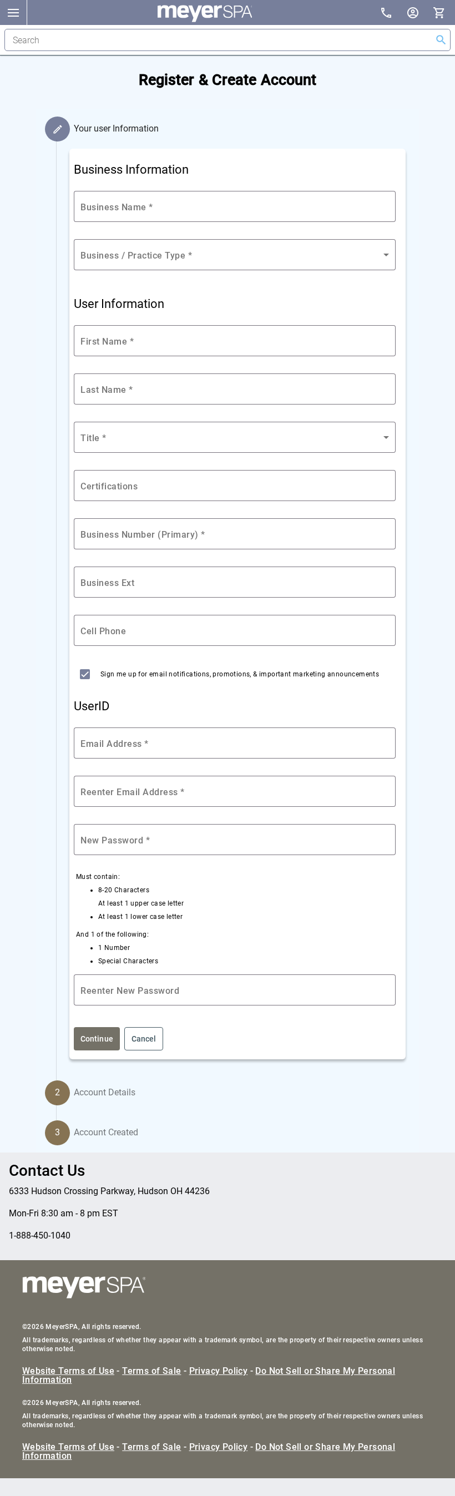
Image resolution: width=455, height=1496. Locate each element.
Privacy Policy (218, 1371)
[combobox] (234, 254)
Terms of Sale (151, 1371)
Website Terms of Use (68, 1371)
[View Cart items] (444, 12)
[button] (13, 12)
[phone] (393, 14)
